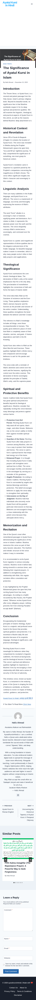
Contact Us (13, 988)
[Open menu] (32, 3)
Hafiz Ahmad (9, 82)
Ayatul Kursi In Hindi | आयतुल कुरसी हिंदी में (18, 698)
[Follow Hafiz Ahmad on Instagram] (18, 795)
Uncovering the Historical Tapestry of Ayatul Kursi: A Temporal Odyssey (27, 813)
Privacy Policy (9, 991)
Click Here (27, 704)
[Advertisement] (18, 27)
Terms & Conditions (24, 991)
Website (7, 958)
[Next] (30, 859)
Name (7, 939)
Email (7, 948)
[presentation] (18, 848)
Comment (8, 910)
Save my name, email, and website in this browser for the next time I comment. (18, 964)
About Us (23, 988)
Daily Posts (7, 64)
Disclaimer (18, 995)
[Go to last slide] (5, 859)
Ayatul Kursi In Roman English (8, 809)
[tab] (15, 882)
